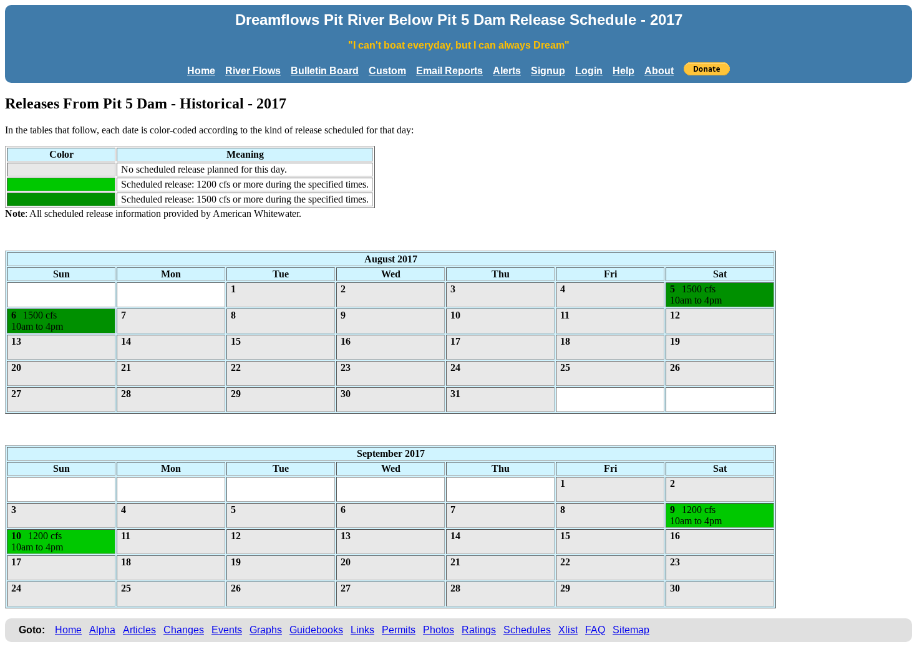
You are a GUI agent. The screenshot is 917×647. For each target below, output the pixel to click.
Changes (183, 630)
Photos (438, 630)
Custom (387, 70)
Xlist (568, 630)
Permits (398, 630)
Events (226, 630)
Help (623, 70)
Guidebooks (316, 630)
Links (362, 630)
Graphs (266, 630)
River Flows (253, 70)
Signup (548, 70)
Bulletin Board (325, 70)
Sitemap (631, 630)
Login (589, 70)
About (659, 70)
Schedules (527, 630)
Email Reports (449, 70)
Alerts (507, 70)
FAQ (595, 630)
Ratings (479, 630)
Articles (139, 630)
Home (201, 70)
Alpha (102, 630)
